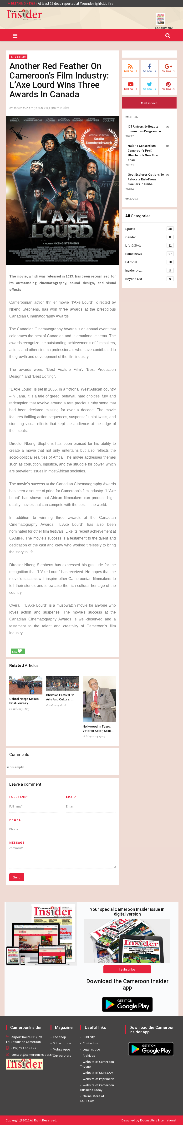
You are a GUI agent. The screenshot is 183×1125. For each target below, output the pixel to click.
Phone (15, 820)
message (16, 843)
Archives (89, 1055)
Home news (148, 254)
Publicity (89, 1037)
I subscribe (127, 969)
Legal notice (91, 1049)
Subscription (62, 1043)
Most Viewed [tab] (149, 103)
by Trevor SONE (19, 107)
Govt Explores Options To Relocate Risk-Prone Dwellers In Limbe (146, 179)
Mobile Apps (62, 1049)
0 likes (64, 107)
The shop (59, 1037)
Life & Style (18, 56)
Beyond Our (148, 279)
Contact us (90, 1043)
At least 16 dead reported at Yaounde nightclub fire (75, 3)
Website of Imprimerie (99, 1079)
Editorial (148, 262)
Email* (71, 797)
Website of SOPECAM (98, 1072)
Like (15, 651)
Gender (148, 237)
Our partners (62, 1055)
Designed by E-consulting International (149, 1120)
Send (16, 877)
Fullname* (18, 797)
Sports (148, 229)
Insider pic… (148, 270)
